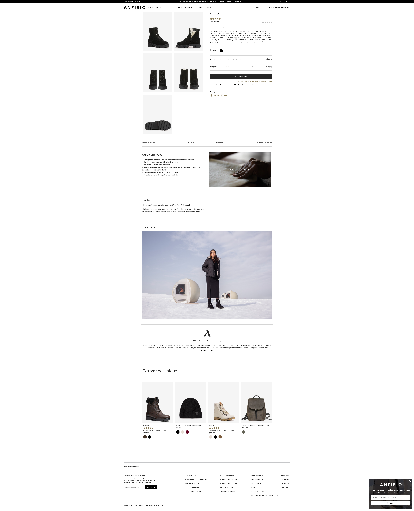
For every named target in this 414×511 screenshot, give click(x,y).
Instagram (285, 479)
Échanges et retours (259, 491)
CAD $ (287, 1)
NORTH (211, 425)
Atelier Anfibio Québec (229, 483)
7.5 (233, 59)
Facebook (285, 483)
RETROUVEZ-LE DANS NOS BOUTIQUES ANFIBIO (255, 81)
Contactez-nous (128, 1)
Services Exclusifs (227, 487)
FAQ (253, 487)
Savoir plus (255, 85)
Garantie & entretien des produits (264, 495)
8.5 (241, 59)
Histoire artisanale (192, 483)
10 (253, 59)
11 (261, 59)
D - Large (253, 67)
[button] (215, 19)
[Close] (410, 481)
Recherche (257, 7)
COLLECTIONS (170, 7)
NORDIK (146, 425)
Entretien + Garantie (264, 143)
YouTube (284, 487)
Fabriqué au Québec (193, 491)
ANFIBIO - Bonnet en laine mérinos (188, 425)
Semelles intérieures (220, 86)
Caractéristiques (148, 143)
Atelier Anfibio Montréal (229, 479)
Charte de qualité (192, 487)
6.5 (224, 59)
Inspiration (220, 143)
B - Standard (230, 67)
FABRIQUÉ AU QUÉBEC (204, 7)
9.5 (249, 59)
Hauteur (191, 143)
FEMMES (159, 7)
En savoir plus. (237, 1)
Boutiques (137, 1)
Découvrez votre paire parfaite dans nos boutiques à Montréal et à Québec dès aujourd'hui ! (209, 1)
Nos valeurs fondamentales (196, 479)
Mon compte (256, 483)
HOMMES (151, 7)
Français (280, 1)
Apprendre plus (207, 350)
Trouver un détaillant (228, 491)
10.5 (257, 59)
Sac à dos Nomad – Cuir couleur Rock (256, 425)
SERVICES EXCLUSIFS (185, 7)
